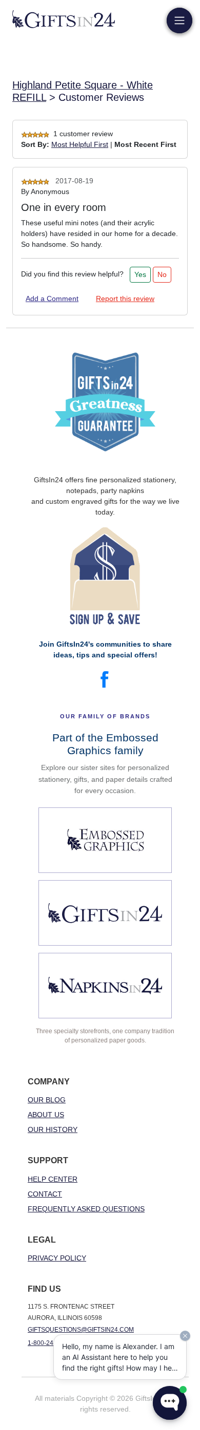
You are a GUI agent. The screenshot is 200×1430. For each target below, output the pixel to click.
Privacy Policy (57, 1258)
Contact (45, 1194)
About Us (46, 1115)
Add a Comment (52, 298)
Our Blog (47, 1100)
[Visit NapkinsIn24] (105, 985)
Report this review (125, 298)
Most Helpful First (79, 144)
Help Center (52, 1179)
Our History (52, 1129)
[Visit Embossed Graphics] (105, 840)
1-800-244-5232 (50, 1343)
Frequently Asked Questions (86, 1209)
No (162, 274)
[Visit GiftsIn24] (105, 913)
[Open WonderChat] (170, 1403)
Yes (140, 274)
